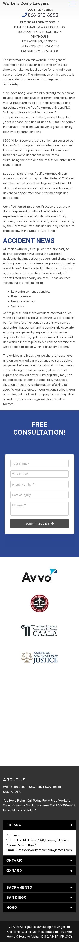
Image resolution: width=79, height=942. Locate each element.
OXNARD (14, 870)
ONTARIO (14, 860)
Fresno (13, 825)
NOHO (11, 907)
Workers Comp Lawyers (26, 3)
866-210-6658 (43, 15)
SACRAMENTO (19, 887)
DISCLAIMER (49, 936)
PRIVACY (66, 936)
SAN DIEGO (16, 897)
